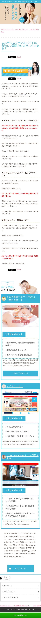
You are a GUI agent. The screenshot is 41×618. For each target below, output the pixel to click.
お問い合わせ (25, 606)
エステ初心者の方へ (8, 591)
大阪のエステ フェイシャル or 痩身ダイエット (14, 29)
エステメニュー (7, 586)
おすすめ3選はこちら (20, 615)
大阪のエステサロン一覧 (10, 597)
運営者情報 (17, 606)
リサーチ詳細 (37, 606)
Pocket (19, 57)
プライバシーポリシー (6, 606)
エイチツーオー (14, 386)
